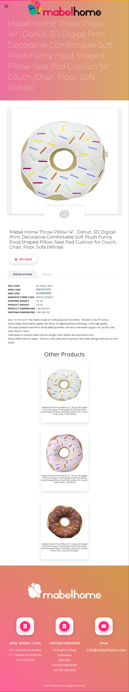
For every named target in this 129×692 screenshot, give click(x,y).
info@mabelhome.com (104, 650)
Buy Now (26, 259)
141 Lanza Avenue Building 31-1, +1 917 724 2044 (25, 655)
